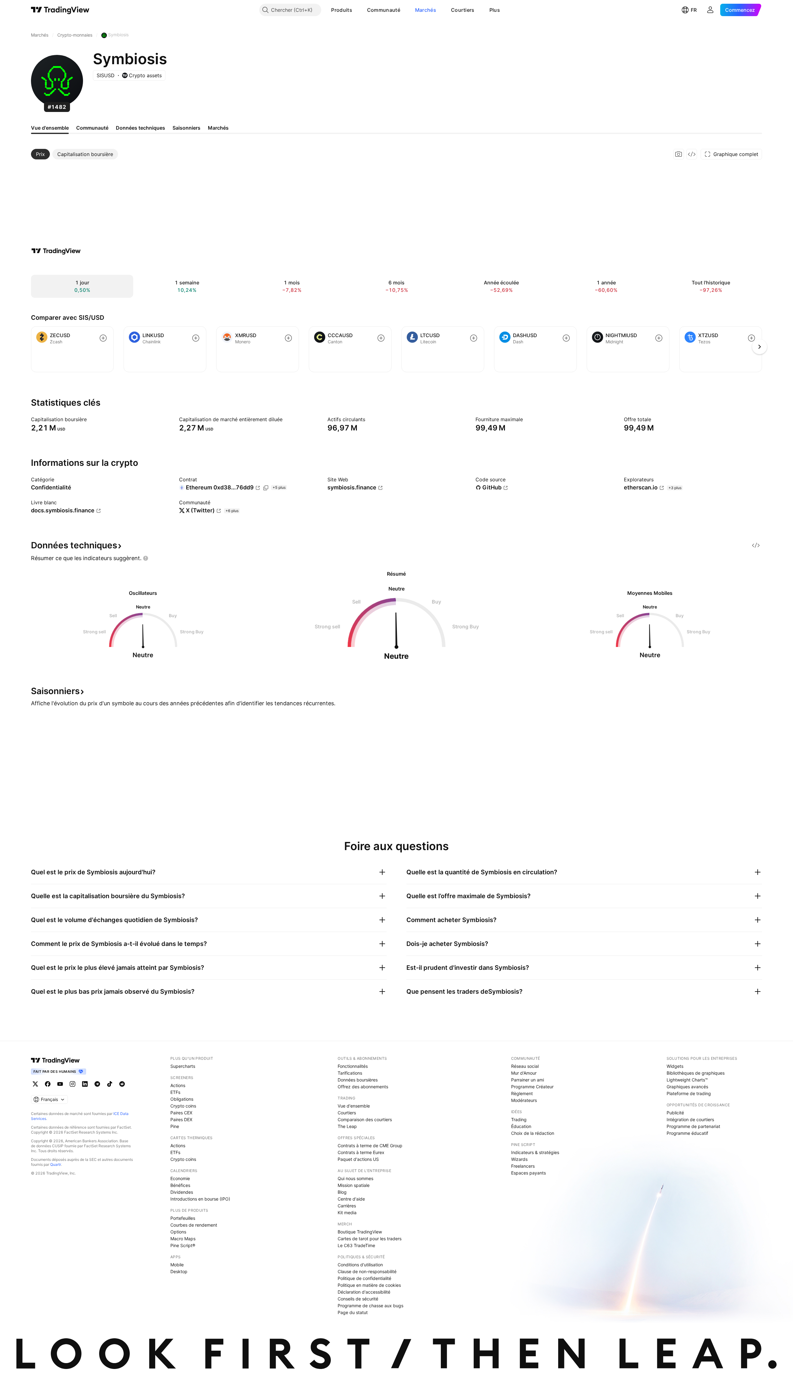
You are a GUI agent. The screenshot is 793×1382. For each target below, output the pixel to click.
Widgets (675, 1066)
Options (178, 1231)
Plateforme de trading (689, 1093)
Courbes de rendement (193, 1225)
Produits (341, 10)
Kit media (347, 1212)
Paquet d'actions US (358, 1159)
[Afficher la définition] (91, 419)
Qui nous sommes (355, 1178)
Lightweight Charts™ (687, 1079)
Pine (174, 1126)
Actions (177, 1085)
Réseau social (525, 1066)
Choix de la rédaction (532, 1133)
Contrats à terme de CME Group (370, 1145)
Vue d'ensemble (354, 1105)
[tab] (40, 154)
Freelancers (523, 1166)
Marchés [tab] (218, 128)
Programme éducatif (687, 1133)
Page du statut (353, 1312)
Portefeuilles (182, 1218)
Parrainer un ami (527, 1079)
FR (694, 10)
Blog (342, 1192)
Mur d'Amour (524, 1073)
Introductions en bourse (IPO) (200, 1198)
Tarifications (350, 1073)
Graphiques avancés (687, 1086)
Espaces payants (528, 1172)
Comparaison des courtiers (365, 1119)
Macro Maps (182, 1238)
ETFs (175, 1092)
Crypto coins (183, 1105)
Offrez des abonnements (363, 1086)
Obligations (181, 1099)
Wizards (519, 1159)
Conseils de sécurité (358, 1298)
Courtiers (463, 10)
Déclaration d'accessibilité (364, 1292)
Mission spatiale (354, 1185)
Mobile (177, 1264)
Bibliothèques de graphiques (696, 1073)
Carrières (347, 1205)
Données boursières (358, 1079)
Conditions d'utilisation (360, 1264)
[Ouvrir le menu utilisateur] (710, 10)
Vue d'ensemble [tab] (50, 128)
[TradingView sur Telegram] (97, 1084)
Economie (180, 1178)
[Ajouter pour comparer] (103, 338)
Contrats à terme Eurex (361, 1152)
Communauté (383, 10)
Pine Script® (182, 1245)
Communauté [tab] (92, 128)
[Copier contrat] (266, 488)
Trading (519, 1119)
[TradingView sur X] (35, 1084)
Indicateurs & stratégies (535, 1152)
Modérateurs (524, 1100)
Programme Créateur (532, 1086)
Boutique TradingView (360, 1231)
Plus (494, 10)
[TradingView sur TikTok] (109, 1084)
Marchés (425, 10)
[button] (357, 10)
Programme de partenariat (693, 1126)
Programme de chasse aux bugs (370, 1305)
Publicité (675, 1112)
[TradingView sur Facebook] (47, 1084)
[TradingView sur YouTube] (60, 1084)
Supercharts (182, 1066)
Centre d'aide (351, 1198)
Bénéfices (180, 1185)
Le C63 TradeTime (356, 1245)
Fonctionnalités (353, 1066)
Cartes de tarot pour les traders (369, 1238)
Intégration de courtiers (690, 1119)
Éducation (521, 1126)
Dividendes (181, 1192)
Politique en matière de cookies (369, 1285)
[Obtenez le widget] (691, 154)
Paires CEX (181, 1112)
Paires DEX (181, 1119)
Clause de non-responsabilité (367, 1271)
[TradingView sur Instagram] (72, 1084)
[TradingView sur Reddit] (122, 1084)
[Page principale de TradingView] (60, 10)
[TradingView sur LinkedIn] (85, 1084)
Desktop (178, 1271)
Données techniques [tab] (140, 128)
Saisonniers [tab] (186, 128)
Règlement (522, 1093)
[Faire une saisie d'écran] (678, 154)
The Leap (347, 1126)
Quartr (55, 1164)
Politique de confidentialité (364, 1278)
